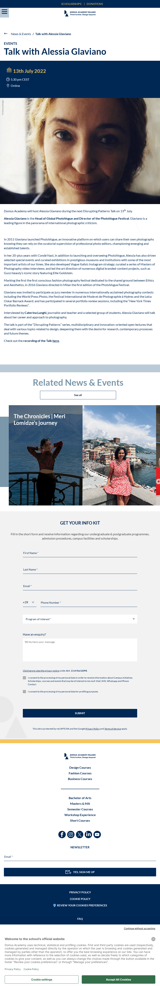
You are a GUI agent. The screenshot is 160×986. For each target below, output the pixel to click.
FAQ (80, 918)
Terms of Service (112, 728)
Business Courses (80, 779)
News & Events (21, 34)
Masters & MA (80, 803)
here (55, 340)
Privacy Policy (92, 728)
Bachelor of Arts (80, 798)
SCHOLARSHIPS (71, 3)
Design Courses (80, 767)
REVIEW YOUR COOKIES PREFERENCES (82, 905)
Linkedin (88, 833)
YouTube (97, 833)
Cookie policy (80, 899)
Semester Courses (80, 809)
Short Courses (80, 820)
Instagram (71, 833)
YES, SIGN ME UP (84, 872)
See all (78, 395)
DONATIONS (95, 3)
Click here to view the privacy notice (41, 670)
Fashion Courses (80, 773)
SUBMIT (80, 713)
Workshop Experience (80, 815)
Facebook (62, 833)
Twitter (80, 833)
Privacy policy (80, 892)
